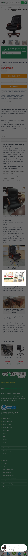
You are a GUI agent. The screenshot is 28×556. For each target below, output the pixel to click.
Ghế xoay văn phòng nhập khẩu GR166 (17, 548)
